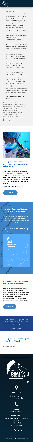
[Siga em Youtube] (21, 430)
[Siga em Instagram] (15, 430)
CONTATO (10, 307)
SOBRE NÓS (10, 193)
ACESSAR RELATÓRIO (16, 229)
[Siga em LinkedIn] (18, 430)
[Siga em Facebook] (11, 430)
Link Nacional (22, 440)
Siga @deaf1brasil (12, 341)
